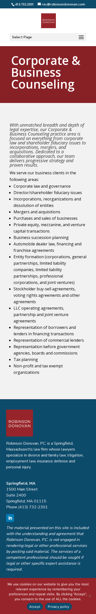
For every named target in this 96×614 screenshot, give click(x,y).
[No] (89, 596)
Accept (35, 607)
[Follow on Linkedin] (10, 518)
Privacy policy (58, 607)
